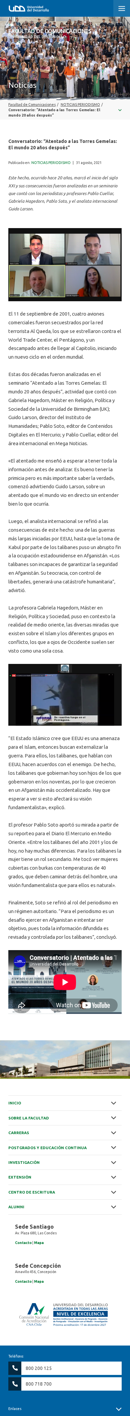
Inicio (14, 1103)
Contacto (23, 1243)
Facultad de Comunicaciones (50, 33)
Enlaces (14, 1409)
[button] (121, 8)
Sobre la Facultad (28, 1118)
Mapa (39, 1243)
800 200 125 (39, 1368)
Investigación (24, 1162)
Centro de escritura (31, 1192)
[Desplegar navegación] (65, 110)
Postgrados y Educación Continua (47, 1147)
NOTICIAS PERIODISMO (51, 163)
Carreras (18, 1132)
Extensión (19, 1177)
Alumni (16, 1207)
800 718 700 (39, 1384)
